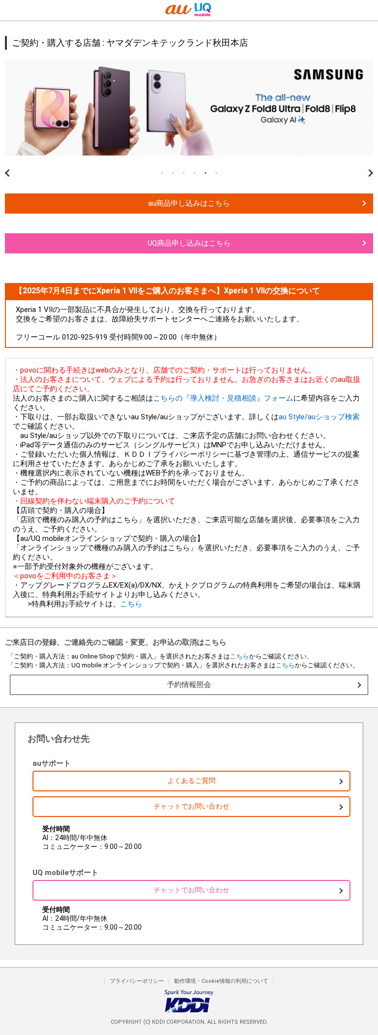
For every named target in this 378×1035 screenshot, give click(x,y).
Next (368, 165)
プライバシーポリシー (137, 981)
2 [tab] (173, 173)
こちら (131, 603)
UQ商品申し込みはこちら (189, 243)
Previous (10, 165)
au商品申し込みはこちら (189, 203)
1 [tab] (162, 173)
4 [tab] (194, 173)
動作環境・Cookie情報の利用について (221, 981)
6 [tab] (216, 173)
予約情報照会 (189, 684)
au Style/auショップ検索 (319, 416)
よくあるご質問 (191, 780)
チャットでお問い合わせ (191, 806)
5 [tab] (205, 173)
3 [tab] (184, 173)
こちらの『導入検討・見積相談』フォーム (223, 398)
